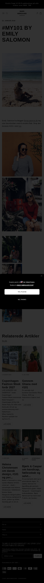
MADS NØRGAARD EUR (25, 285)
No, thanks (22, 299)
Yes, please (22, 292)
